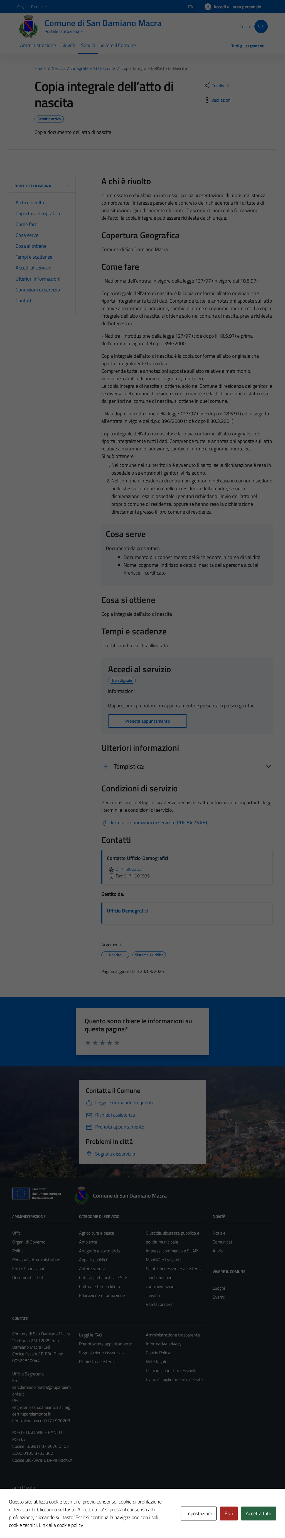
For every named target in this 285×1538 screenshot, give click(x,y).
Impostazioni (198, 1513)
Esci (229, 1513)
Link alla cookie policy (61, 1525)
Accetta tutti (258, 1513)
